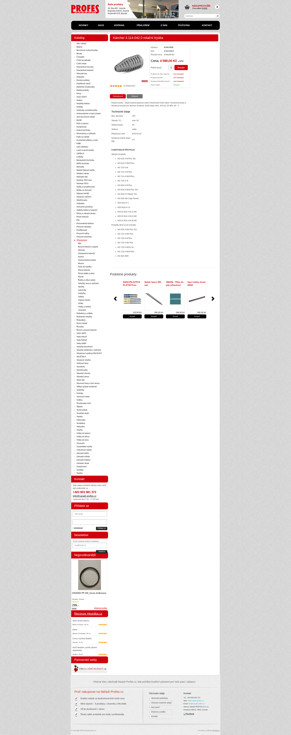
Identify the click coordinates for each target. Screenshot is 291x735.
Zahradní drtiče (83, 453)
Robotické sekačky (84, 317)
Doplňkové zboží (83, 84)
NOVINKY (83, 25)
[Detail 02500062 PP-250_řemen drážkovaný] (89, 575)
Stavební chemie (83, 373)
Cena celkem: (201, 7)
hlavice (81, 257)
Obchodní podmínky (159, 698)
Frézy (79, 93)
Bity (79, 243)
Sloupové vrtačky (84, 360)
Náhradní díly (82, 177)
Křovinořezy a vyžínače (86, 133)
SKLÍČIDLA (81, 357)
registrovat (78, 528)
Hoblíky (80, 107)
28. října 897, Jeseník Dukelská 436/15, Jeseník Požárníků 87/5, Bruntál (118, 9)
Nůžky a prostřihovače (86, 187)
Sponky (81, 287)
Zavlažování (82, 467)
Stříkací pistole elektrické (87, 387)
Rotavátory (81, 320)
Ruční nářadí (82, 323)
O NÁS (164, 25)
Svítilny (81, 297)
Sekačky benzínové (85, 347)
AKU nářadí (81, 44)
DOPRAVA (119, 25)
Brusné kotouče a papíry (88, 247)
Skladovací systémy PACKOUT (89, 353)
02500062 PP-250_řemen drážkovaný (89, 593)
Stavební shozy (83, 377)
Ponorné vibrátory (84, 227)
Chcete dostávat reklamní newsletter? (86, 541)
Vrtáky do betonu (83, 433)
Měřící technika (83, 163)
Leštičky (80, 157)
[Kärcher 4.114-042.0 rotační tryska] (129, 82)
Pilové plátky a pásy (86, 273)
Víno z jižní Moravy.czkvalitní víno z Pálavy (81, 668)
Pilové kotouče (83, 217)
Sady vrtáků (81, 343)
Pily (78, 220)
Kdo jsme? (155, 707)
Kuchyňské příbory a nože (87, 140)
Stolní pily (81, 380)
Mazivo (81, 263)
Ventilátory (81, 423)
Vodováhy (81, 427)
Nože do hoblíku (85, 267)
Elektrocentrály (83, 90)
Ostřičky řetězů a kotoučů (87, 210)
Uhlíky (80, 303)
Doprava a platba (158, 712)
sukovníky (82, 290)
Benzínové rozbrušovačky (87, 50)
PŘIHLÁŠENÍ (143, 25)
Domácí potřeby (83, 80)
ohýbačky (80, 203)
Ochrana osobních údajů (161, 703)
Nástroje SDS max (84, 180)
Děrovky (81, 250)
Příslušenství (82, 240)
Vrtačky (80, 430)
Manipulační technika (85, 160)
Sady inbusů (82, 337)
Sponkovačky (82, 370)
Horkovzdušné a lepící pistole (89, 113)
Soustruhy (81, 367)
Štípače (80, 407)
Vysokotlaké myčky (84, 447)
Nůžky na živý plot (84, 190)
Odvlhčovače (82, 200)
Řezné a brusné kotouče (87, 330)
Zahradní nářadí (83, 457)
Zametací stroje (83, 463)
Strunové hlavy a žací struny (88, 383)
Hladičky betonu (83, 103)
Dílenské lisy (82, 74)
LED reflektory (82, 147)
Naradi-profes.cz (78, 6)
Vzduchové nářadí (84, 450)
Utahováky (81, 420)
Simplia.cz (216, 730)
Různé (81, 277)
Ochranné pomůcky (85, 207)
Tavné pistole (82, 410)
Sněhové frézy (82, 363)
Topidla (80, 417)
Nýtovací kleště (83, 193)
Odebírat (101, 551)
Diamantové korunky (85, 67)
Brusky (79, 54)
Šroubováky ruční (84, 403)
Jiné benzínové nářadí (86, 117)
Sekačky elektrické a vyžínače (89, 350)
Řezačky (80, 327)
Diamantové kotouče (85, 70)
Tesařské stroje (83, 413)
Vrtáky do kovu (83, 440)
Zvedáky (80, 470)
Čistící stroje (82, 64)
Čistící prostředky (84, 60)
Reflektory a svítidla (85, 313)
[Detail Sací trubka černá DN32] (197, 299)
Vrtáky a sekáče (84, 307)
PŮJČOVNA (184, 25)
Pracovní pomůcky (84, 237)
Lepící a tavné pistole (85, 150)
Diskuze (134, 96)
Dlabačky (80, 77)
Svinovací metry (83, 397)
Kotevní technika (83, 130)
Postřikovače (82, 230)
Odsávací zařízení (84, 197)
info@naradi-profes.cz (84, 496)
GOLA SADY (82, 97)
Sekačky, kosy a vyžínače (88, 283)
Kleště (79, 120)
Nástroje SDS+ (83, 183)
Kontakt (154, 716)
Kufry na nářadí (83, 137)
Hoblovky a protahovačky (87, 110)
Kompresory (82, 127)
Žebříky (80, 473)
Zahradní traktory (83, 460)
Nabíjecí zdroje (83, 173)
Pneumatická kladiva (85, 223)
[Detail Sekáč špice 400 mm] (154, 299)
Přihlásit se (102, 528)
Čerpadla (80, 57)
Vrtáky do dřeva (83, 437)
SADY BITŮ (81, 333)
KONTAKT (207, 25)
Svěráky (80, 393)
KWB (79, 143)
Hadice (79, 100)
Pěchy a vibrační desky (86, 213)
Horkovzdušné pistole (87, 260)
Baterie (79, 47)
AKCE (101, 25)
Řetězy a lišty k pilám (86, 280)
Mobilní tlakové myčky (86, 170)
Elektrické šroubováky (86, 87)
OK (217, 16)
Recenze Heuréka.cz (88, 613)
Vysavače (82, 310)
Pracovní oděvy (83, 233)
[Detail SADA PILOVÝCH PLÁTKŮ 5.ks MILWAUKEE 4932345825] (132, 299)
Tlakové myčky (84, 300)
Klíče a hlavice (83, 123)
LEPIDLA (80, 153)
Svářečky (82, 293)
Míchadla (80, 167)
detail (74, 608)
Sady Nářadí (82, 340)
